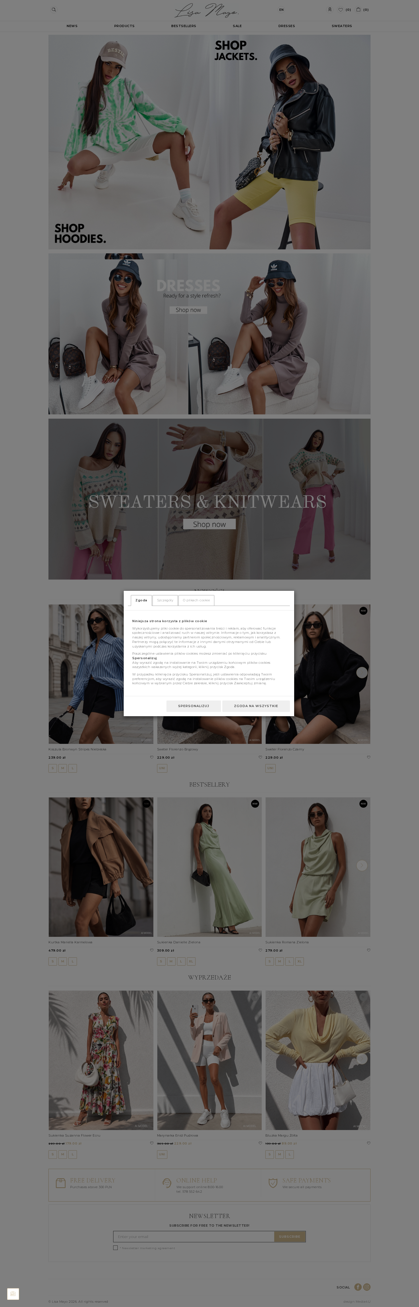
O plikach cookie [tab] (196, 600)
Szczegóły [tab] (165, 600)
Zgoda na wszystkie (256, 706)
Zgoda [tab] (141, 600)
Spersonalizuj (193, 706)
